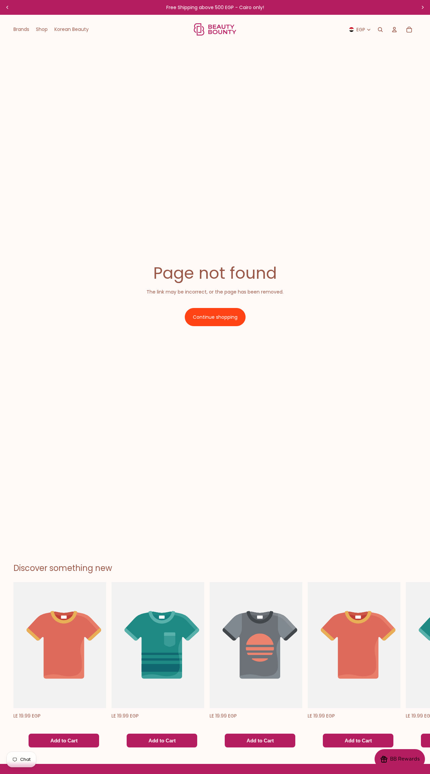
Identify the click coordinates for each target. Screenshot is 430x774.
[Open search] (380, 29)
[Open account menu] (394, 29)
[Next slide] (422, 7)
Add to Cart (64, 741)
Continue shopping (215, 317)
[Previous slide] (7, 7)
